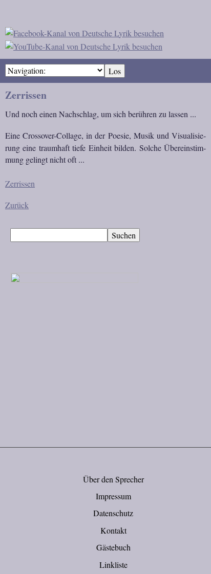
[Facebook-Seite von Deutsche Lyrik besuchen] (84, 31)
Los (115, 70)
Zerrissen (20, 183)
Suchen (124, 235)
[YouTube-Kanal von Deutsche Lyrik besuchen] (83, 44)
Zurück (17, 205)
